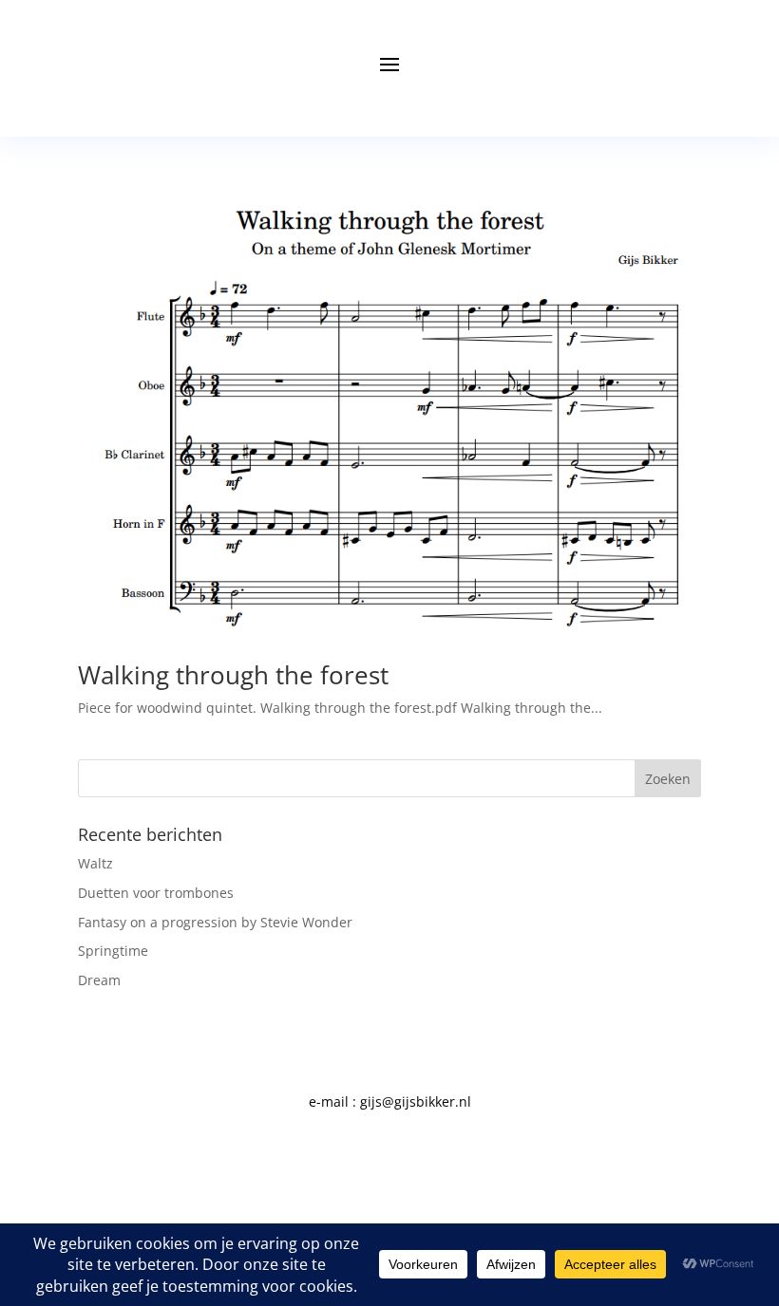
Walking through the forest (233, 675)
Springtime (113, 951)
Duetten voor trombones (156, 893)
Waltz (95, 863)
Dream (99, 980)
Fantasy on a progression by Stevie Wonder (215, 922)
